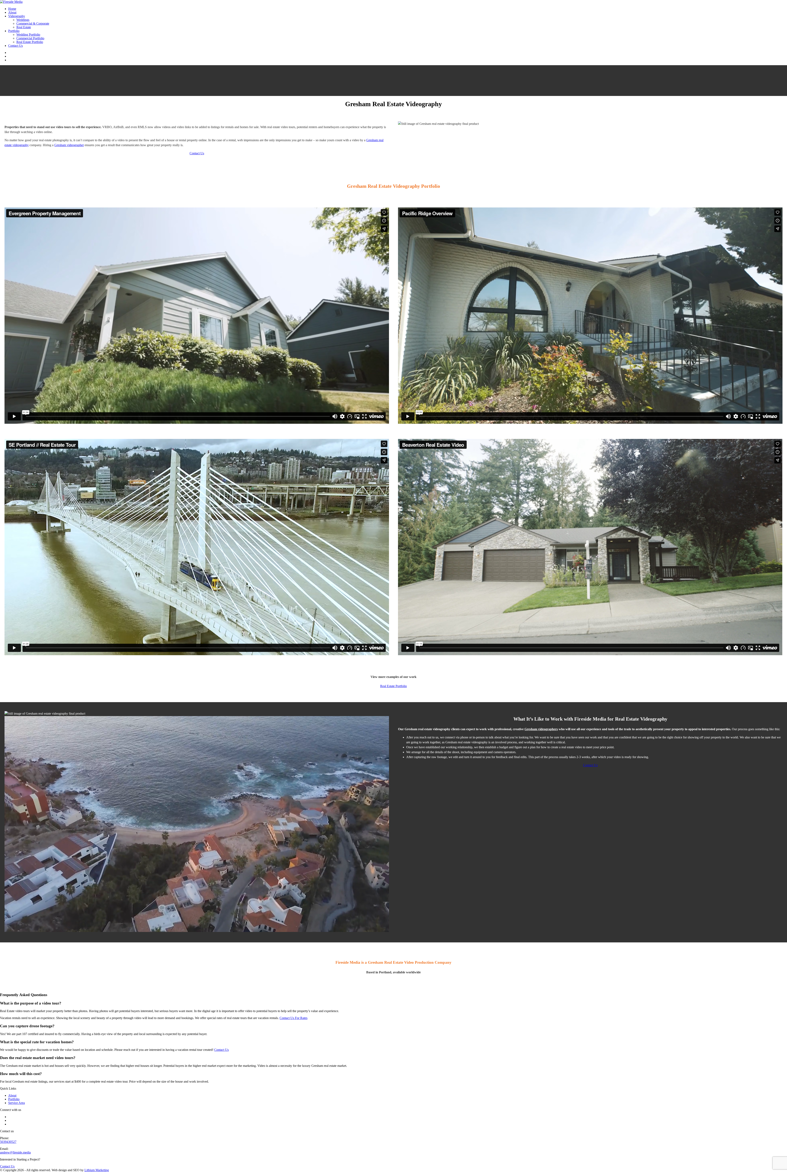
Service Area (16, 1103)
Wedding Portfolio (28, 34)
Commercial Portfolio (30, 38)
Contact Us (15, 45)
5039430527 (8, 1142)
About (12, 12)
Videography (16, 16)
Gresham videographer (69, 145)
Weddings (22, 20)
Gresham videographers (541, 729)
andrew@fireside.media (15, 1152)
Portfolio (13, 31)
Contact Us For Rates (293, 1018)
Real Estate (23, 27)
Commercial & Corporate (32, 23)
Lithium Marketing (96, 1170)
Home (12, 8)
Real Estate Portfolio (29, 42)
